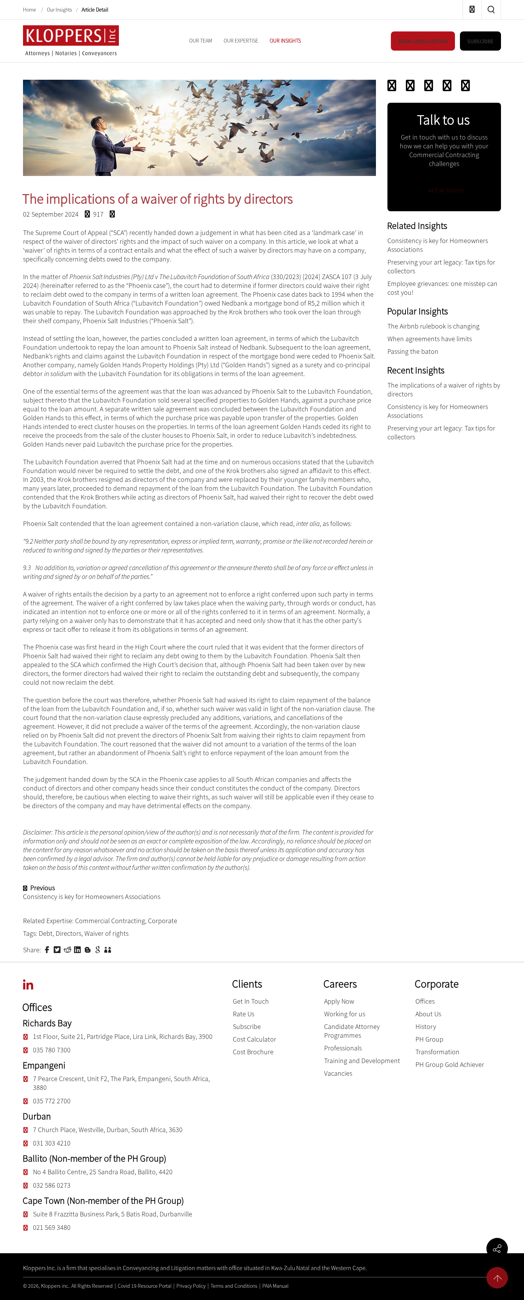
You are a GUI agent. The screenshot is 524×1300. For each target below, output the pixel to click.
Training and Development (362, 1060)
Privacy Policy (191, 1285)
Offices (425, 1001)
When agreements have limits (429, 338)
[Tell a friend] (108, 949)
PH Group (429, 1039)
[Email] (410, 85)
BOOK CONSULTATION (422, 41)
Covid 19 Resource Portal (144, 1285)
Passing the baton (412, 351)
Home (30, 10)
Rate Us (243, 1013)
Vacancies (338, 1073)
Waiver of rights (106, 933)
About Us (428, 1013)
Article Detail (95, 10)
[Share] (465, 85)
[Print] (447, 85)
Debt (46, 933)
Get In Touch (251, 1001)
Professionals (343, 1048)
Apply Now (339, 1001)
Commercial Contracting (110, 920)
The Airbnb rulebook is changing (433, 326)
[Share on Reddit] (68, 949)
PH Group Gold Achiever (449, 1064)
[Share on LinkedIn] (78, 949)
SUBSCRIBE (480, 41)
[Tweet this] (58, 949)
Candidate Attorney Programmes (352, 1031)
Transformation (437, 1051)
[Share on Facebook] (48, 949)
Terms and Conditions (234, 1285)
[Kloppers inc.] (71, 40)
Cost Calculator (254, 1039)
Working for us (344, 1013)
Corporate (162, 920)
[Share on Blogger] (88, 949)
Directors (68, 933)
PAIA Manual (275, 1285)
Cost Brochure (253, 1051)
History (425, 1026)
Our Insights (59, 10)
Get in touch (446, 190)
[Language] (428, 85)
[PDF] (391, 85)
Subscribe (247, 1026)
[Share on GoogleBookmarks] (98, 949)
